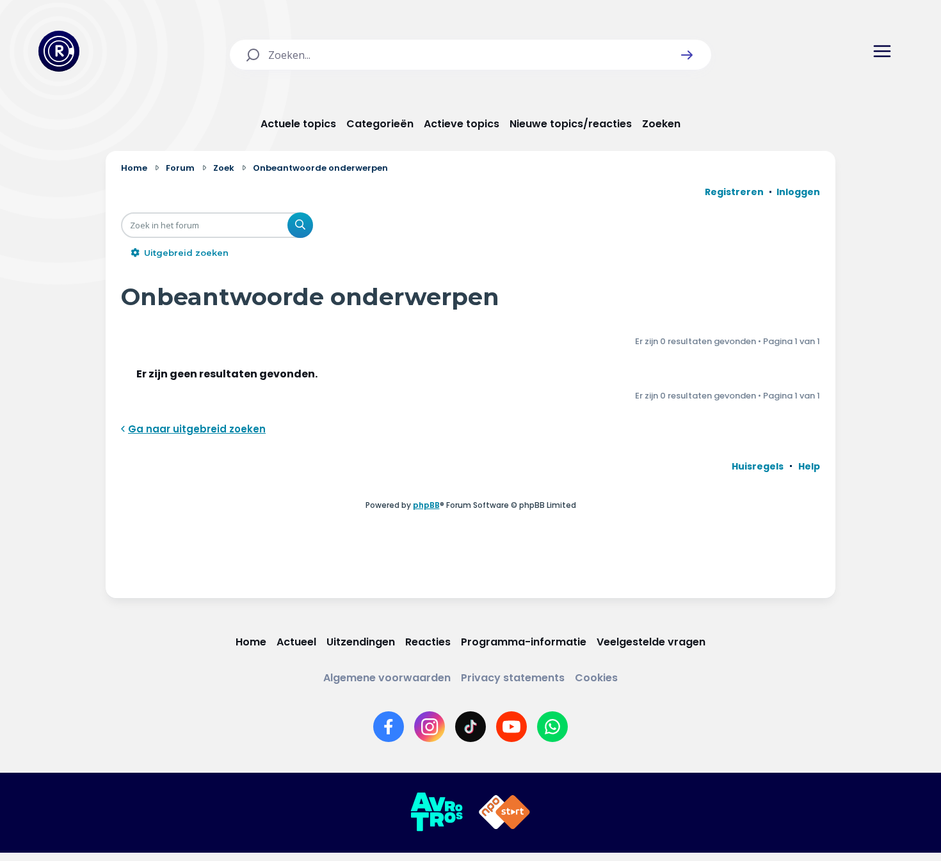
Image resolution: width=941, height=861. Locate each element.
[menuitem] (758, 466)
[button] (687, 55)
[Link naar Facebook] (388, 726)
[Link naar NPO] (504, 812)
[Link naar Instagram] (429, 726)
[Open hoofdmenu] (882, 51)
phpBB (426, 505)
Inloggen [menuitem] (798, 192)
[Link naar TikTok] (470, 726)
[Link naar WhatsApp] (552, 726)
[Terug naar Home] (58, 51)
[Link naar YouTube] (511, 726)
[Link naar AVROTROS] (436, 812)
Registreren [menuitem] (734, 192)
